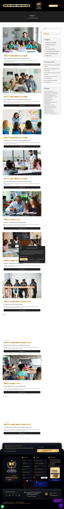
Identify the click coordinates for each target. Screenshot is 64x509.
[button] (60, 505)
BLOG (9, 5)
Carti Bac (17, 219)
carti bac (53, 93)
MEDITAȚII (18, 5)
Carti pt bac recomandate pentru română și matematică (17, 427)
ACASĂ (5, 5)
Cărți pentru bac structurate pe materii (13, 304)
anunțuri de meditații (48, 91)
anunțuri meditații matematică (50, 92)
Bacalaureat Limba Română (9, 219)
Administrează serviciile (23, 256)
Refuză (32, 259)
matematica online (48, 99)
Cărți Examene (16, 503)
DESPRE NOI (13, 5)
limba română (47, 98)
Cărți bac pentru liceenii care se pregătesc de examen (17, 345)
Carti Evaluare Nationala (9, 55)
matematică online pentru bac (50, 102)
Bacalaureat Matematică (20, 301)
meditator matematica (49, 111)
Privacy (39, 484)
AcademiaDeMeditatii (11, 502)
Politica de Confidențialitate (36, 261)
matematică (47, 100)
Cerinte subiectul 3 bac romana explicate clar (15, 386)
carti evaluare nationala (49, 95)
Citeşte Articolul (22, 64)
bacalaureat (47, 93)
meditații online (54, 113)
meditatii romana (48, 109)
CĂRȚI (23, 5)
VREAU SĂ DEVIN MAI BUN (47, 450)
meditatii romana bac (49, 110)
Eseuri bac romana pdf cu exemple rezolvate (15, 222)
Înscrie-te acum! (12, 477)
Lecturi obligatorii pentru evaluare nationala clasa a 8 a (17, 99)
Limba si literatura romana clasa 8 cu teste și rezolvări (17, 58)
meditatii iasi (47, 103)
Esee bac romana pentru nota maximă (13, 263)
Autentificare (54, 5)
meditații (46, 113)
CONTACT (27, 5)
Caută (45, 28)
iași (55, 96)
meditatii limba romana (49, 104)
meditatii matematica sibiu (50, 107)
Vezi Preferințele (40, 259)
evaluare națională (48, 96)
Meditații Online (48, 55)
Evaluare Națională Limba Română (21, 55)
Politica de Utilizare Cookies (28, 261)
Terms (41, 484)
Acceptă (23, 259)
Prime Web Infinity (27, 503)
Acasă (27, 18)
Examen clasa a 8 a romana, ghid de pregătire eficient (17, 140)
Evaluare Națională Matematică (51, 53)
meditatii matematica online (50, 106)
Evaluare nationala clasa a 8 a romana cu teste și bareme (18, 181)
